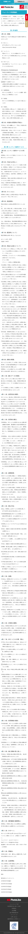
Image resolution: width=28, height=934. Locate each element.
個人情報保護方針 (14, 912)
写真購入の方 (7, 1)
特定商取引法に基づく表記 (14, 906)
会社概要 (14, 910)
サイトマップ (14, 914)
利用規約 (14, 908)
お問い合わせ (14, 916)
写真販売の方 (21, 1)
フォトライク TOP (14, 904)
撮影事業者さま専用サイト (14, 919)
